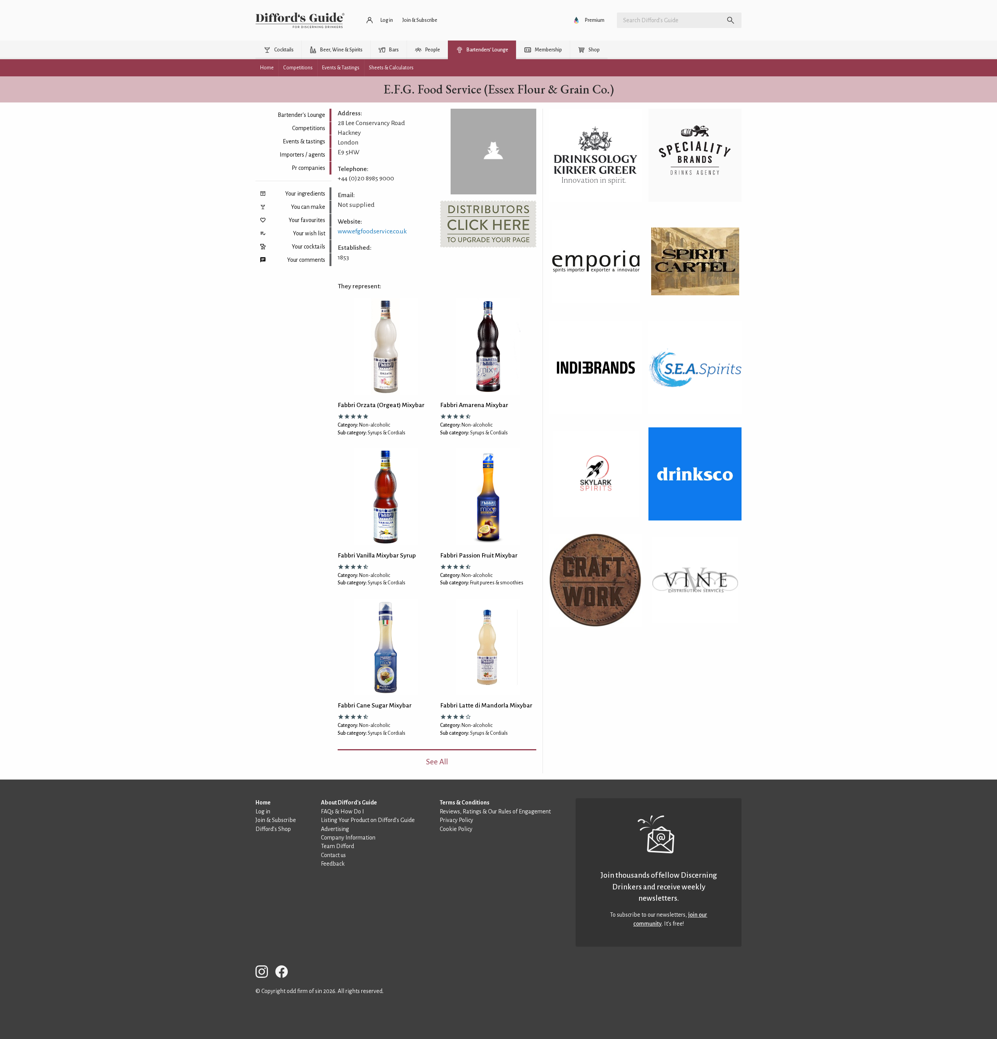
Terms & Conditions (465, 802)
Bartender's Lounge (301, 115)
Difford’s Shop (273, 829)
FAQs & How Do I (342, 811)
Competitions (308, 128)
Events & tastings (304, 141)
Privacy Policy (456, 820)
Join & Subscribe (275, 820)
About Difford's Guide (349, 802)
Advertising (335, 829)
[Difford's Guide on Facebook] (284, 973)
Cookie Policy (456, 829)
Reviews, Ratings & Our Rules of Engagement (495, 811)
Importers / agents (302, 155)
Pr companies (308, 168)
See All (437, 762)
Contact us (333, 855)
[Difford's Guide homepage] (300, 20)
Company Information (348, 837)
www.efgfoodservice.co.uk (372, 231)
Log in (262, 811)
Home (263, 802)
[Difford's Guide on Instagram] (264, 973)
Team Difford (337, 846)
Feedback (333, 864)
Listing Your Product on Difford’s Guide (368, 820)
